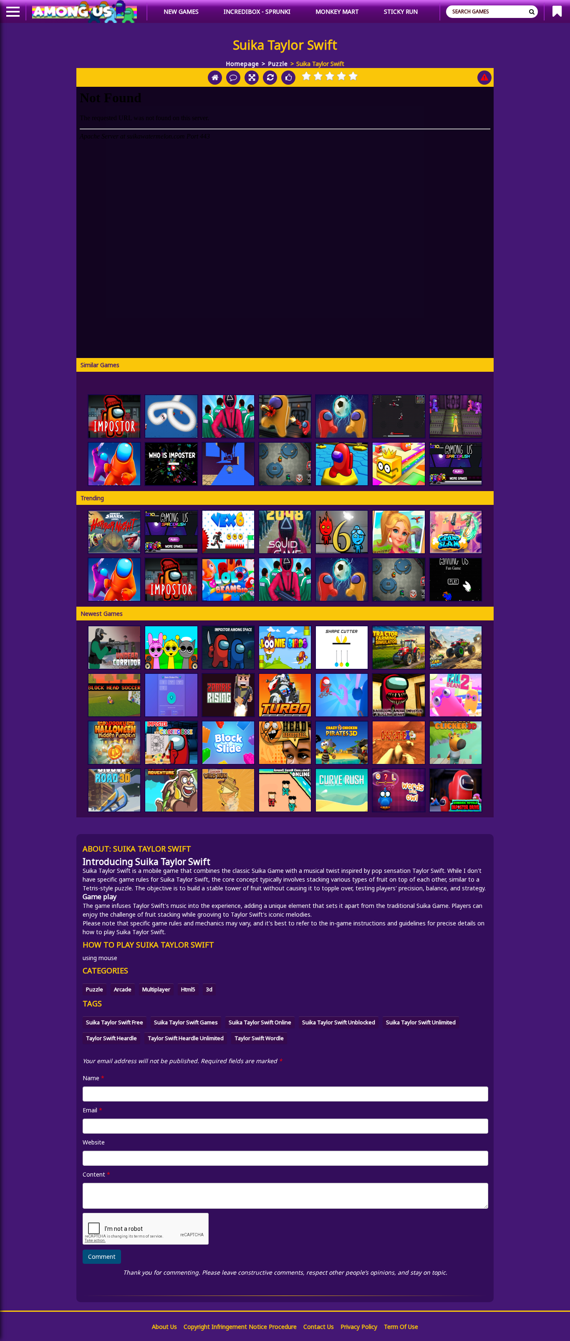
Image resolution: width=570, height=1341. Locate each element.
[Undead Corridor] (114, 647)
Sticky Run (401, 11)
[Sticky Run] (228, 464)
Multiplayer (156, 989)
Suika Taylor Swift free (114, 1022)
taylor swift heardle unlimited (186, 1038)
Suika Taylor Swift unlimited (421, 1022)
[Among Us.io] (114, 464)
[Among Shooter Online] (285, 416)
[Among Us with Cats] (398, 416)
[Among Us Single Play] (456, 579)
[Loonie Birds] (285, 647)
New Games (181, 11)
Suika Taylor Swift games (186, 1022)
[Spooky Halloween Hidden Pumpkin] (114, 742)
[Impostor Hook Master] (342, 695)
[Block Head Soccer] (114, 695)
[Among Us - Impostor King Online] (285, 464)
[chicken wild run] (228, 790)
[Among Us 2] (456, 464)
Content (96, 1174)
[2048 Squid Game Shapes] (285, 532)
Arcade (122, 989)
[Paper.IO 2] (398, 464)
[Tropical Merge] (398, 532)
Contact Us (318, 1327)
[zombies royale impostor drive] (456, 790)
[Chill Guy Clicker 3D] (456, 742)
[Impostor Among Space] (228, 647)
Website (94, 1142)
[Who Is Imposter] (171, 464)
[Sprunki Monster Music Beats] (171, 647)
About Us (164, 1327)
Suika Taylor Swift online (260, 1022)
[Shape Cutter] (342, 647)
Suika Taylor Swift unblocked (338, 1022)
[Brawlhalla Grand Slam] (456, 532)
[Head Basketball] (285, 742)
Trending (92, 498)
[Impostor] (114, 416)
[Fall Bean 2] (456, 695)
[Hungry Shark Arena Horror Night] (114, 532)
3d (209, 989)
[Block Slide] (228, 742)
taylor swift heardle (111, 1038)
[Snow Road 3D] (114, 790)
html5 (188, 989)
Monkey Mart (337, 11)
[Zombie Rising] (228, 695)
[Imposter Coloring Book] (171, 742)
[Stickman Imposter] (456, 416)
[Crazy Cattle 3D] (398, 742)
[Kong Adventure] (171, 790)
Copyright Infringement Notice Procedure (240, 1327)
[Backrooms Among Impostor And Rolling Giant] (398, 695)
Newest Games (102, 614)
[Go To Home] (215, 78)
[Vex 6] (228, 532)
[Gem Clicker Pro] (171, 695)
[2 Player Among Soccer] (342, 416)
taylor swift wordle (259, 1038)
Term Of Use (401, 1327)
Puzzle (278, 64)
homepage (242, 64)
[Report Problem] (484, 78)
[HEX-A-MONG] (342, 464)
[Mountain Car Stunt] (456, 647)
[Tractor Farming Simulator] (398, 647)
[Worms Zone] (171, 416)
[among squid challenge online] (285, 790)
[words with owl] (398, 790)
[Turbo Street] (285, 695)
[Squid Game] (228, 416)
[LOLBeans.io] (228, 579)
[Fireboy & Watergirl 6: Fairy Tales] (342, 532)
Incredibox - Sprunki (257, 11)
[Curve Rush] (342, 790)
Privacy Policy (358, 1327)
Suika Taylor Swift (107, 871)
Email (92, 1110)
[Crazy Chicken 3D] (342, 742)
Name (93, 1078)
